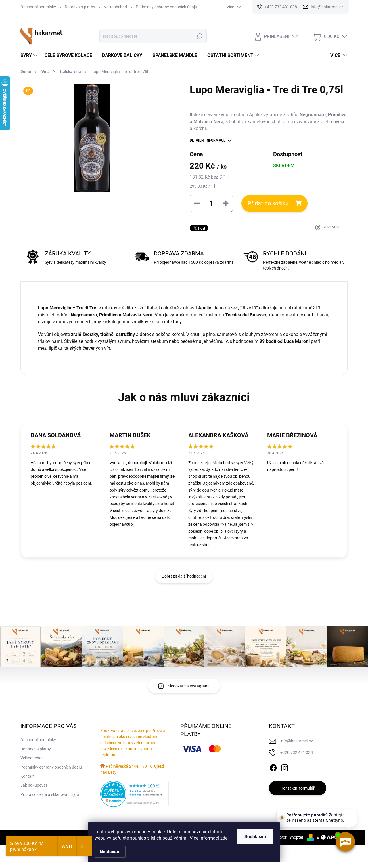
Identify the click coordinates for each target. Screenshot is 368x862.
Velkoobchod (115, 7)
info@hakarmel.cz (296, 741)
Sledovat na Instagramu (189, 686)
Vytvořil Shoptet (289, 837)
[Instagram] (284, 766)
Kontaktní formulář (298, 788)
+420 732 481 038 (296, 752)
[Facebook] (273, 766)
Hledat (199, 36)
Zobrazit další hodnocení (184, 576)
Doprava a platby (80, 7)
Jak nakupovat (33, 785)
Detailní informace (207, 140)
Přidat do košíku (268, 203)
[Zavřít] (350, 815)
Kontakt (27, 776)
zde (223, 838)
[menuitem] (29, 55)
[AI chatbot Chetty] (345, 841)
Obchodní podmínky (38, 7)
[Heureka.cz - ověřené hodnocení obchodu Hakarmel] (134, 794)
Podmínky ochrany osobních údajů (166, 7)
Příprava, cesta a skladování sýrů (49, 794)
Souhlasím (255, 836)
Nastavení (110, 852)
